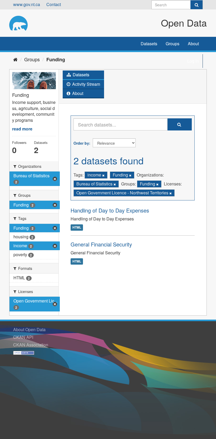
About (193, 44)
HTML (76, 227)
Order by (81, 143)
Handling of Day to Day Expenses (110, 210)
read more (22, 129)
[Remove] (103, 175)
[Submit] (196, 4)
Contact (53, 4)
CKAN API (23, 337)
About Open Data (29, 329)
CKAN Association (30, 345)
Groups (172, 44)
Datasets (149, 44)
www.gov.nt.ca (26, 4)
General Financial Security (101, 244)
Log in (193, 61)
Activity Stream (85, 84)
